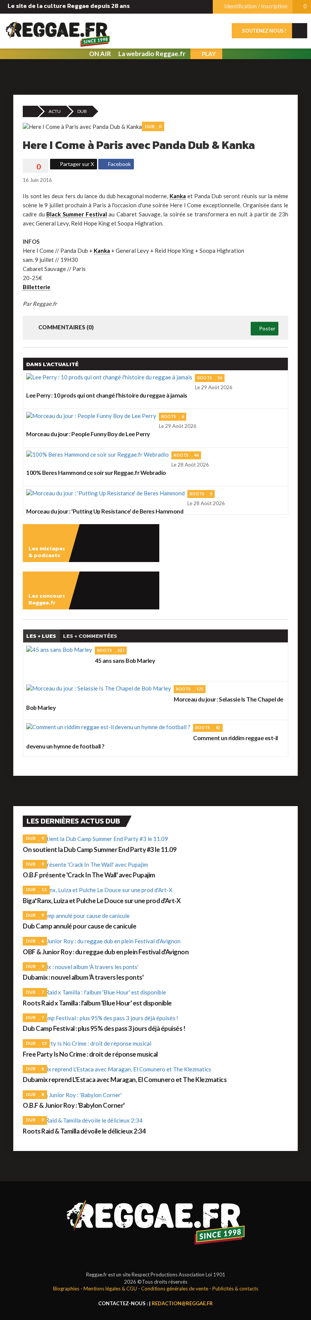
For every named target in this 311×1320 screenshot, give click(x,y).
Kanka (178, 196)
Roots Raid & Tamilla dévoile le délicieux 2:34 (84, 1131)
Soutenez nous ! (263, 31)
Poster (266, 328)
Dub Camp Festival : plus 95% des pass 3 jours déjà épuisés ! (104, 1028)
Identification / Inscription (255, 6)
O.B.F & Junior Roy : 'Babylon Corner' (74, 1105)
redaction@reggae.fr (182, 1303)
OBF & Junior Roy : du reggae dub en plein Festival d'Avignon (105, 952)
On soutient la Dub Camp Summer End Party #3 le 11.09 (99, 849)
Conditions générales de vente (174, 1289)
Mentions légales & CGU (110, 1289)
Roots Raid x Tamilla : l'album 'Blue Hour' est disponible (97, 1003)
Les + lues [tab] (41, 636)
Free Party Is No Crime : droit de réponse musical (90, 1054)
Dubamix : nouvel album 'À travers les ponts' (83, 977)
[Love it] (36, 167)
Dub (82, 111)
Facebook (119, 164)
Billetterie (36, 286)
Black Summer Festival (76, 214)
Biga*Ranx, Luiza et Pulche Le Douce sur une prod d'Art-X (102, 901)
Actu (55, 111)
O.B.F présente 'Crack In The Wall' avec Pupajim (89, 875)
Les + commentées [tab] (90, 636)
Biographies (66, 1289)
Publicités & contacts (235, 1289)
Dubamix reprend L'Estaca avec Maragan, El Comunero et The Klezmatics (124, 1080)
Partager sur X (76, 164)
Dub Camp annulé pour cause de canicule (79, 926)
